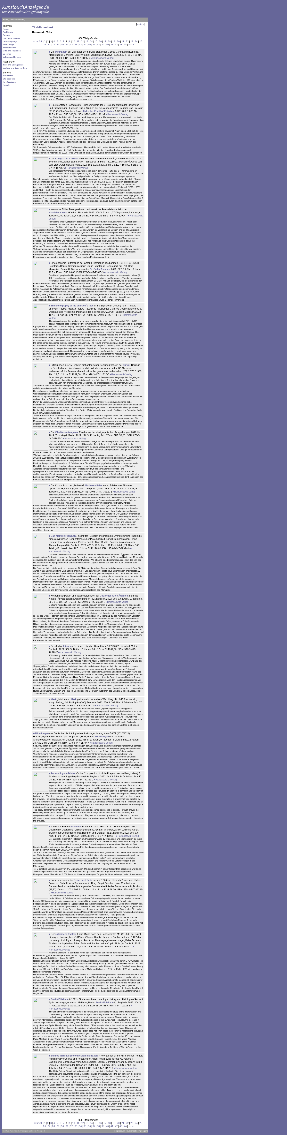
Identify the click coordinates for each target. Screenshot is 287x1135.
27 (49, 44)
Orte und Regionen (12, 51)
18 (109, 41)
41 (112, 44)
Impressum (120, 1131)
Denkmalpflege (10, 41)
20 (118, 41)
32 (71, 44)
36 (89, 44)
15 (95, 41)
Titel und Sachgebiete (13, 65)
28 (53, 44)
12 (82, 41)
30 (62, 44)
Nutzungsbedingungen (137, 1131)
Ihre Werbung (9, 82)
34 (80, 44)
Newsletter (8, 76)
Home (5, 20)
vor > (131, 44)
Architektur (8, 32)
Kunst (5, 29)
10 (73, 41)
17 (104, 41)
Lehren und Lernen (12, 57)
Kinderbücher (9, 48)
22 (127, 41)
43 (120, 44)
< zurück (37, 41)
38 (98, 44)
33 (76, 44)
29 (58, 44)
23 (131, 41)
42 (116, 44)
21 (122, 41)
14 (91, 41)
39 (103, 44)
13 (87, 41)
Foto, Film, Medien (11, 38)
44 (125, 44)
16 (100, 41)
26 (44, 44)
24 (136, 41)
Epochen (7, 54)
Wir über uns (9, 79)
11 (78, 41)
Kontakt (6, 85)
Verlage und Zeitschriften (15, 68)
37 (94, 44)
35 (85, 44)
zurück (140, 24)
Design (6, 35)
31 (67, 44)
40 (107, 44)
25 (140, 41)
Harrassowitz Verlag (103, 58)
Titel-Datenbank (17, 20)
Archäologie (8, 44)
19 (113, 41)
